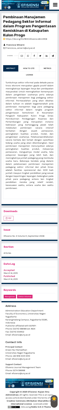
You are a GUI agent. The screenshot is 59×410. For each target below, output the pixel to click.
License (29, 75)
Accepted (9, 270)
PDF (9, 218)
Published (9, 276)
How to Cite (28, 68)
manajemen (10, 297)
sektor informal (24, 297)
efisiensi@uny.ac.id (21, 335)
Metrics (47, 68)
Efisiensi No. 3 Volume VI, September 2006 (24, 236)
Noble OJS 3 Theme (41, 407)
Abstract (10, 68)
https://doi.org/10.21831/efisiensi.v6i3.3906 (26, 39)
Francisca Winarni (15, 45)
